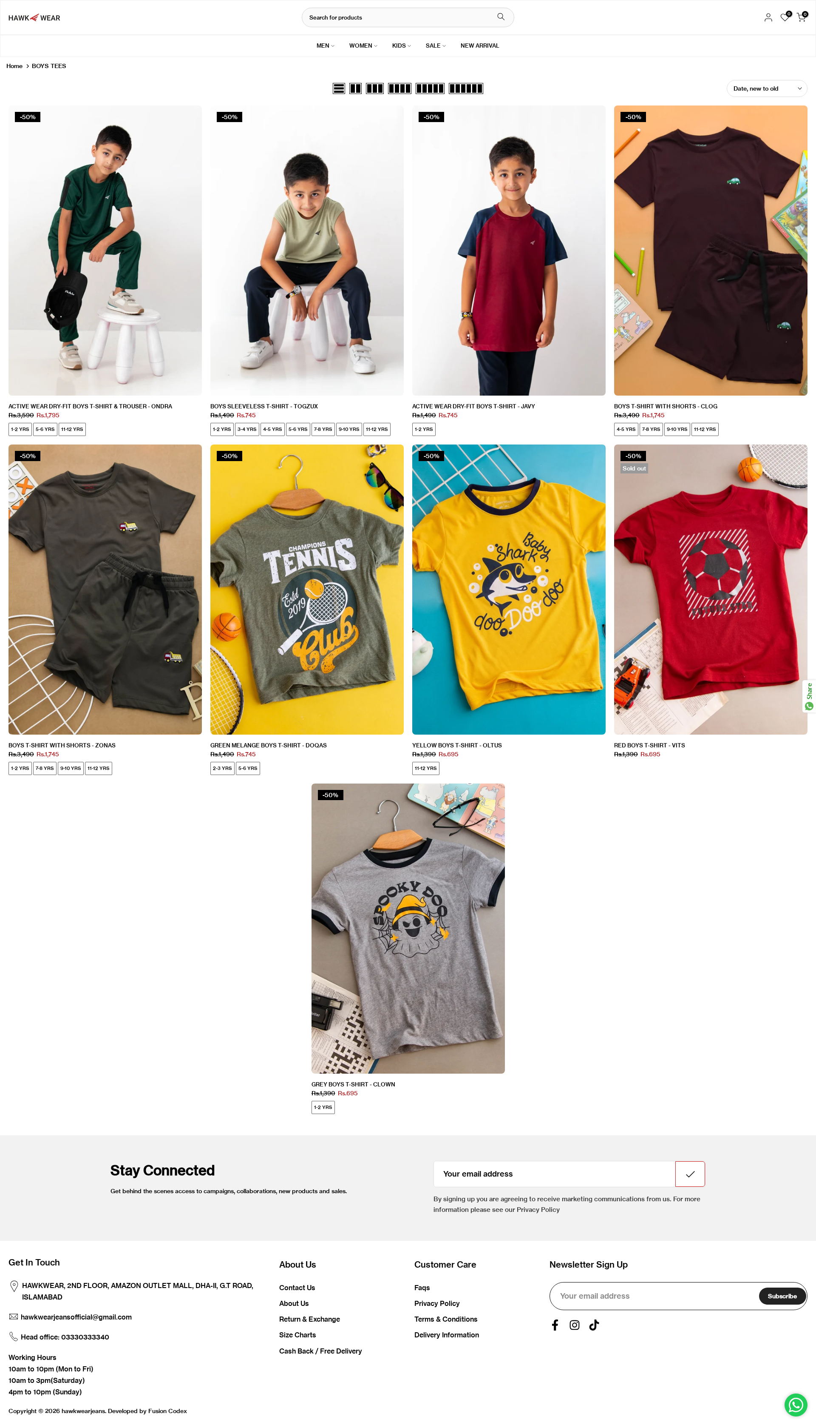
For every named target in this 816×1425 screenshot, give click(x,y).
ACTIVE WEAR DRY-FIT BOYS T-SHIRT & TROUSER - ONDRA (90, 406)
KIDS (399, 45)
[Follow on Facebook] (555, 1325)
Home (14, 66)
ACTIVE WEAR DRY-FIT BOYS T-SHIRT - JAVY (473, 406)
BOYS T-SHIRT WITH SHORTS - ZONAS (62, 745)
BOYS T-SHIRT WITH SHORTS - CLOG (665, 406)
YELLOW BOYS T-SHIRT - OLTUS (457, 745)
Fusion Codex (167, 1411)
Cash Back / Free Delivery (320, 1351)
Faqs (422, 1287)
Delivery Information (446, 1335)
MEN (323, 45)
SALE (433, 45)
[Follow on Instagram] (574, 1325)
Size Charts (297, 1335)
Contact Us (297, 1287)
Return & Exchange (309, 1319)
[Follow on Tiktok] (594, 1325)
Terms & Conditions (446, 1319)
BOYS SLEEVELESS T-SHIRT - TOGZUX (264, 406)
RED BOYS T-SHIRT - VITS (649, 745)
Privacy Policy (437, 1303)
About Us (294, 1303)
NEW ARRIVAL (480, 45)
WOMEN (360, 45)
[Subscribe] (690, 1174)
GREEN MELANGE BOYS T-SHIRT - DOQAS (268, 745)
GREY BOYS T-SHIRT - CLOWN (353, 1084)
